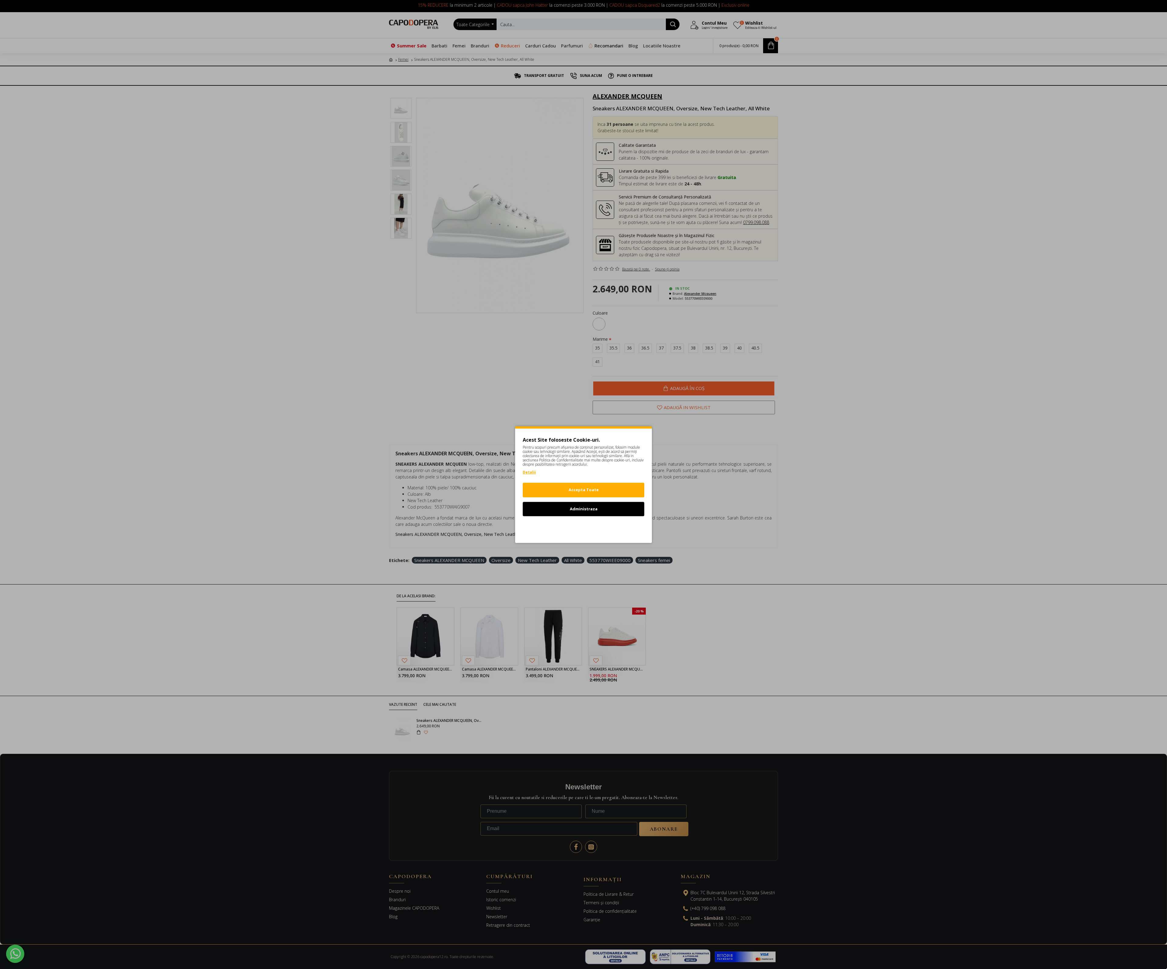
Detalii (529, 472)
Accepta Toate (584, 489)
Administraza (583, 509)
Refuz (583, 527)
